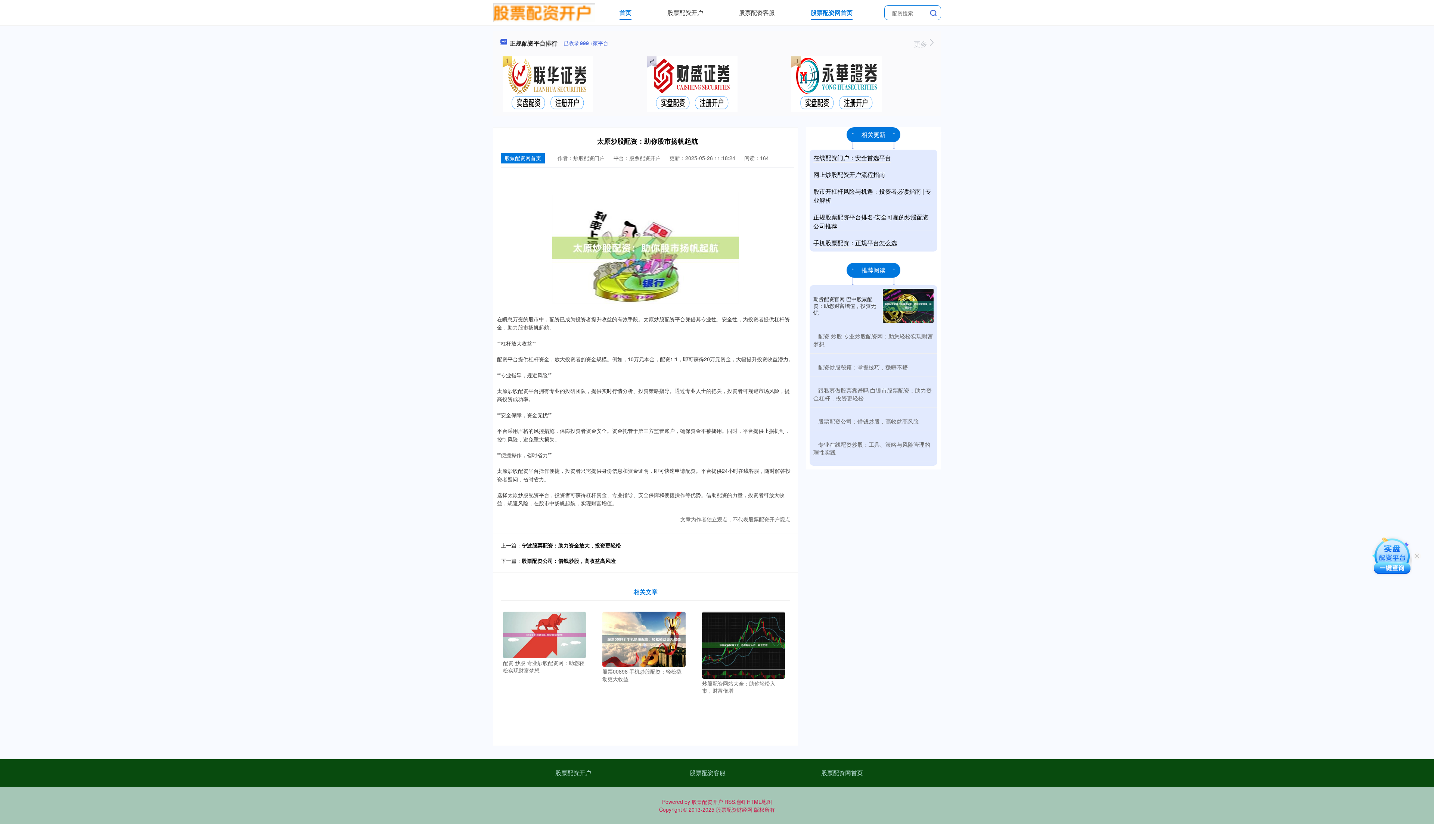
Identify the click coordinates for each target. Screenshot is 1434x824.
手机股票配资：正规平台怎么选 (855, 242)
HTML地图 (759, 801)
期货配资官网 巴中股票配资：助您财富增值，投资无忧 (844, 305)
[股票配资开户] (544, 12)
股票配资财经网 (734, 809)
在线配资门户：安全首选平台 (852, 157)
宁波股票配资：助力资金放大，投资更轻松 (571, 545)
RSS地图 (734, 801)
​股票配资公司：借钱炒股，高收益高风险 (868, 421)
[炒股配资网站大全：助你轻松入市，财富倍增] (743, 644)
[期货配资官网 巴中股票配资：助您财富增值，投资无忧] (908, 306)
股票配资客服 (757, 12)
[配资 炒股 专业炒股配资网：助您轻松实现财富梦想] (544, 634)
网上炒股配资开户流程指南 (849, 174)
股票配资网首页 (832, 12)
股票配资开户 (685, 12)
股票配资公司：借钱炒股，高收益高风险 (569, 560)
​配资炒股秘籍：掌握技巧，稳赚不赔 (863, 367)
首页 (625, 12)
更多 (921, 44)
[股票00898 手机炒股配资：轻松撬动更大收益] (644, 638)
